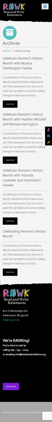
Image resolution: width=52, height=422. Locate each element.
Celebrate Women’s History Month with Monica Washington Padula (23, 63)
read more (10, 104)
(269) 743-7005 (11, 319)
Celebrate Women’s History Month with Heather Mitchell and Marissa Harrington (24, 119)
